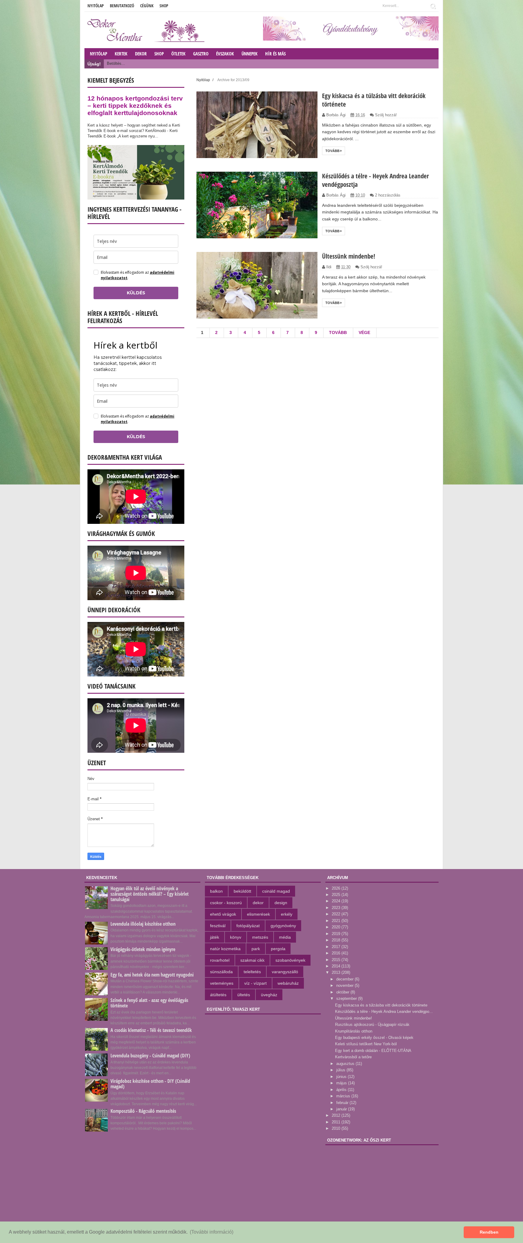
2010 (336, 1128)
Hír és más (275, 54)
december (345, 979)
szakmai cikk (252, 960)
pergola (278, 948)
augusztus (346, 1063)
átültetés (218, 994)
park (256, 948)
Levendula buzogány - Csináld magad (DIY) (150, 1055)
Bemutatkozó (122, 5)
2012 (336, 1115)
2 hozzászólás (387, 195)
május (342, 1083)
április (342, 1089)
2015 (336, 959)
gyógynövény (283, 925)
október (343, 992)
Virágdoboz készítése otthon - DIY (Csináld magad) (150, 1084)
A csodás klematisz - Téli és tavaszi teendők (151, 1030)
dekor (258, 902)
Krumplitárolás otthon (353, 1031)
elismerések (258, 914)
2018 (336, 940)
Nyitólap (95, 5)
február (343, 1102)
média (285, 937)
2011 (336, 1122)
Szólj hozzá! (386, 115)
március (343, 1096)
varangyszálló (285, 971)
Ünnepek (250, 54)
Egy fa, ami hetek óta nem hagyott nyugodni (152, 974)
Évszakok (225, 54)
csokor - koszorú (226, 902)
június (342, 1076)
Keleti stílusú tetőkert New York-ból (366, 1044)
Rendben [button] (489, 1232)
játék (214, 937)
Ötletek (178, 54)
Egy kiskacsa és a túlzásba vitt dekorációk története (381, 1005)
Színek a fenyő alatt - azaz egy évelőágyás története (149, 1003)
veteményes (221, 983)
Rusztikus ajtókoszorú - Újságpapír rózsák (372, 1024)
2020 (336, 927)
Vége (364, 332)
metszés (260, 937)
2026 (336, 888)
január (342, 1109)
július (341, 1070)
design (281, 902)
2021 (336, 920)
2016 (336, 953)
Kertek (121, 54)
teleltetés (252, 971)
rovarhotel (219, 960)
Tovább (332, 151)
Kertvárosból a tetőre (353, 1057)
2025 (336, 894)
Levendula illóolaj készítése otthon (143, 924)
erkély (286, 914)
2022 (336, 914)
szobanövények (290, 960)
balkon (216, 891)
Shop (164, 5)
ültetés (243, 994)
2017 (336, 946)
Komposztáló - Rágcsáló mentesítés (143, 1111)
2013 (336, 972)
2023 (336, 907)
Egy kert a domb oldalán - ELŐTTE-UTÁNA (373, 1050)
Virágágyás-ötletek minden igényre (142, 949)
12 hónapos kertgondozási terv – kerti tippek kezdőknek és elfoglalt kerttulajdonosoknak (135, 105)
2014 (336, 966)
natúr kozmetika (225, 948)
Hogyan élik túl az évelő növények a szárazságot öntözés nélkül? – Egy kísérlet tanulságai (149, 894)
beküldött (242, 891)
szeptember (347, 998)
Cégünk (146, 5)
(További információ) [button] (211, 1232)
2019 (336, 933)
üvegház (269, 994)
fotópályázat (248, 925)
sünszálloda (221, 971)
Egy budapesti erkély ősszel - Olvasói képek (374, 1037)
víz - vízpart (255, 983)
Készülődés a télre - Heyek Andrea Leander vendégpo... (384, 1011)
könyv (235, 937)
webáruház (288, 983)
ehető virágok (223, 914)
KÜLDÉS (136, 293)
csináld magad (276, 891)
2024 (336, 901)
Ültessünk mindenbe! (348, 256)
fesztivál (217, 925)
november (345, 985)
